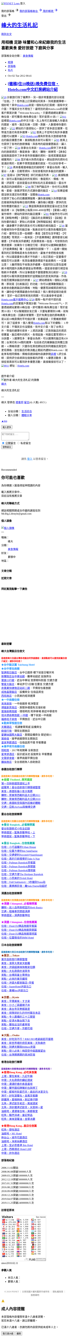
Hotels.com (23, 105)
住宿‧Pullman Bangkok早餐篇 (18, 862)
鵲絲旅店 (6, 762)
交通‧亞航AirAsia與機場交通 (18, 806)
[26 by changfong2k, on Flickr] (9, 167)
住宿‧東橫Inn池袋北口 (14, 990)
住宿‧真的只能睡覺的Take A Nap (20, 858)
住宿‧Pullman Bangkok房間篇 (18, 866)
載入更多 (7, 427)
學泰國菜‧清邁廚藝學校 (15, 915)
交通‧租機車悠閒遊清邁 (15, 911)
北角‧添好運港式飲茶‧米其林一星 (22, 1107)
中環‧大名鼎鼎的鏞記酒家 (17, 1080)
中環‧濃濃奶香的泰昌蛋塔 (17, 1084)
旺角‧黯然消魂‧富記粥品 (17, 1115)
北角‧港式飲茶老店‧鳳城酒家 (19, 1103)
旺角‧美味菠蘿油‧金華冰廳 (18, 1119)
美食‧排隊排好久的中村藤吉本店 (20, 1012)
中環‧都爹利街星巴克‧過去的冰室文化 (24, 1091)
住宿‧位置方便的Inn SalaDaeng (19, 851)
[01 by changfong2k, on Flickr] (46, 214)
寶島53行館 (7, 680)
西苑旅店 (6, 695)
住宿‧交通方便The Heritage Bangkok (22, 874)
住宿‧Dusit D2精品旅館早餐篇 (19, 926)
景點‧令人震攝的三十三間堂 (18, 1016)
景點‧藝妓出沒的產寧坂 (15, 1024)
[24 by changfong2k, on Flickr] (17, 148)
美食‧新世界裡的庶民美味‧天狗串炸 (23, 1043)
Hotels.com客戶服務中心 (15, 299)
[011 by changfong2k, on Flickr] (63, 116)
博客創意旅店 (9, 707)
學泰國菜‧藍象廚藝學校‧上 (18, 832)
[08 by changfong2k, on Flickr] (28, 186)
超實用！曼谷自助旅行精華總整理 (20, 787)
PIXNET (15, 1291)
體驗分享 (26, 415)
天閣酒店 (6, 727)
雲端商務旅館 (9, 711)
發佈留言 (7, 447)
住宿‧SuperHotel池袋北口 (16, 986)
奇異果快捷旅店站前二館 (15, 688)
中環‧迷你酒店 (10, 1153)
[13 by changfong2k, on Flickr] (25, 206)
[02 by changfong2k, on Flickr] (33, 132)
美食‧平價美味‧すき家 (15, 1001)
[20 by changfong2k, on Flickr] (4, 97)
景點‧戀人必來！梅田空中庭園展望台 (23, 1050)
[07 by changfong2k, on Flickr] (4, 175)
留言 (26, 402)
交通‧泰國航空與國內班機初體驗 (20, 803)
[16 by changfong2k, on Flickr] (61, 225)
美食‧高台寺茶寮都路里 (15, 1009)
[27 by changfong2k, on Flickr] (35, 280)
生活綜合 (26, 411)
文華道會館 (7, 758)
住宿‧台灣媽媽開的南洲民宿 (18, 1054)
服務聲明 (35, 1295)
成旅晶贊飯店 (9, 692)
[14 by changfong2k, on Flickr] (54, 190)
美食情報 (28, 55)
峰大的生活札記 (19, 25)
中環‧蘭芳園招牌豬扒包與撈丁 (19, 1088)
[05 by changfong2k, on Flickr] (56, 140)
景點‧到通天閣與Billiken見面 (18, 1047)
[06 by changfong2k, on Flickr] (17, 159)
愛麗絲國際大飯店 (11, 734)
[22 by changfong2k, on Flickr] (12, 128)
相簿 (10, 62)
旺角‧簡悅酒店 (10, 1129)
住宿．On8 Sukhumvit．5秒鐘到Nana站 (23, 882)
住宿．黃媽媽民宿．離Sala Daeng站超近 (24, 886)
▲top (4, 421)
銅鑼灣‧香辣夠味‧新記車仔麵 (19, 1099)
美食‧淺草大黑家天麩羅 (15, 963)
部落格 (12, 66)
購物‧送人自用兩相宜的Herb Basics (21, 907)
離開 (19, 1333)
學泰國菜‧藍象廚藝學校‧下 (18, 836)
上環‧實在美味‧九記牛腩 (17, 1076)
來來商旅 (6, 703)
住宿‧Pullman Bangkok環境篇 (18, 870)
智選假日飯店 (9, 672)
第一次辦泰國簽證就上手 (15, 783)
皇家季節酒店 (9, 742)
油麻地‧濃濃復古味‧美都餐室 (19, 1111)
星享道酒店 (7, 754)
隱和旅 (5, 750)
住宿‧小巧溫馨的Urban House (18, 847)
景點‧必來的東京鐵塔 (14, 978)
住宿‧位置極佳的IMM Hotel (17, 937)
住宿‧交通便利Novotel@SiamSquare (22, 854)
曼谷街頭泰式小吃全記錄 (15, 828)
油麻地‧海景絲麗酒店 (14, 1141)
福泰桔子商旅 (9, 719)
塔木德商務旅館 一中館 (14, 715)
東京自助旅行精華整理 (14, 959)
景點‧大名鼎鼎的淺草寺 (15, 971)
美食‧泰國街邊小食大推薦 (17, 791)
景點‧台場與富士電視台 (15, 975)
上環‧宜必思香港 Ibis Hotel (17, 1145)
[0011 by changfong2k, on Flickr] (5, 365)
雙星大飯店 (7, 684)
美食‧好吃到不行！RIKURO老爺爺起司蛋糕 (27, 1039)
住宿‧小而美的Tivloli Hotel (17, 878)
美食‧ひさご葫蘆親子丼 (15, 1005)
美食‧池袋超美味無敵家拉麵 (18, 967)
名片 (10, 70)
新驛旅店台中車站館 (13, 676)
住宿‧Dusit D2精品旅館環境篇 (19, 933)
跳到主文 (6, 34)
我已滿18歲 (8, 1333)
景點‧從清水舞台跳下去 (15, 1020)
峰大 (4, 383)
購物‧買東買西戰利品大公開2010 (20, 799)
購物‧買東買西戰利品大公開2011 (20, 795)
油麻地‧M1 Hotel (11, 1133)
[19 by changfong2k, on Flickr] (64, 272)
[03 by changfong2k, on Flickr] (22, 136)
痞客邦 (19, 402)
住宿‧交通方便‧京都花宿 (17, 1028)
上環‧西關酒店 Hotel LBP (16, 1149)
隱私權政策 (58, 1291)
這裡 (53, 354)
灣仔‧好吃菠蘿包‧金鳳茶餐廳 (19, 1095)
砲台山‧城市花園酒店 (14, 1137)
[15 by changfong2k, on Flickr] (54, 175)
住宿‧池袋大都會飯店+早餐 (17, 982)
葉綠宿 (5, 738)
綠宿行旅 (6, 730)
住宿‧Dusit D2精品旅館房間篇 (19, 930)
